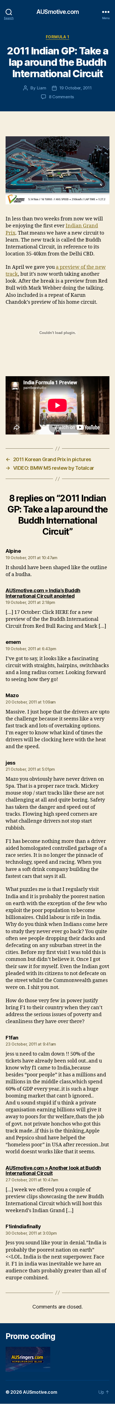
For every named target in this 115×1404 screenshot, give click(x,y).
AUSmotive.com (57, 12)
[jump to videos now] (57, 170)
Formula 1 (58, 36)
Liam (41, 88)
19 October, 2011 (75, 88)
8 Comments (61, 96)
